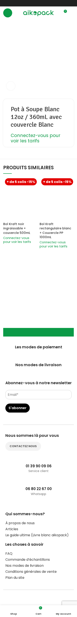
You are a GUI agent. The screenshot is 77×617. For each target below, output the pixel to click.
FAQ (8, 553)
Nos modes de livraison (24, 565)
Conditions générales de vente (31, 571)
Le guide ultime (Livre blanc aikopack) (37, 535)
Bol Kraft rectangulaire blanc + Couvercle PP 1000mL (55, 230)
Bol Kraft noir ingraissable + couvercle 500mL (16, 228)
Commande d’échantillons (27, 559)
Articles (11, 529)
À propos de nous (20, 523)
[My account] (72, 13)
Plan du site (14, 577)
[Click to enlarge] (10, 86)
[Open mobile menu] (7, 13)
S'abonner (18, 407)
